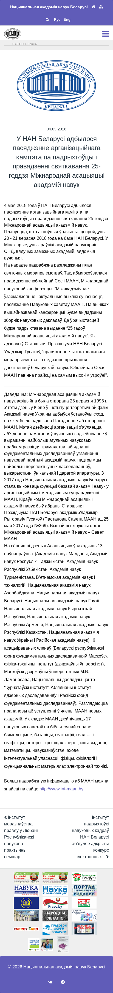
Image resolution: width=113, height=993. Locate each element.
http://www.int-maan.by (61, 789)
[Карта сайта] (101, 7)
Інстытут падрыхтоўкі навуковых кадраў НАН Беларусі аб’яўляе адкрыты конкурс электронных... (90, 837)
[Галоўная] (93, 7)
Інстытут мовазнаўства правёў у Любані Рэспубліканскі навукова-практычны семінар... (21, 837)
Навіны (32, 44)
